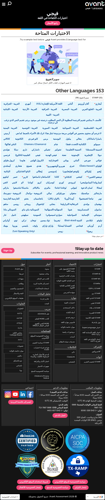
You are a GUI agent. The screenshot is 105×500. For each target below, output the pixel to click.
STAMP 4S (96, 274)
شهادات (21, 279)
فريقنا (21, 274)
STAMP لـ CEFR (94, 289)
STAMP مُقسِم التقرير (92, 362)
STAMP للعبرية (94, 313)
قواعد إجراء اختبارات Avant (41, 349)
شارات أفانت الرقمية (67, 276)
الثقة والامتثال (18, 293)
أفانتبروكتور (96, 352)
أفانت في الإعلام (43, 279)
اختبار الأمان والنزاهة (41, 361)
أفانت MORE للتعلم (42, 319)
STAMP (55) (97, 98)
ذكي (73, 352)
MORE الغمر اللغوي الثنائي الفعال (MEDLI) (41, 325)
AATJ (20, 340)
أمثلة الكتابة (70, 312)
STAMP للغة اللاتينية (93, 318)
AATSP (19, 318)
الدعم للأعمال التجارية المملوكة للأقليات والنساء (39, 356)
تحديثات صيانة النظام (67, 342)
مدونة (47, 269)
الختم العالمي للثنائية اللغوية (67, 287)
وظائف (21, 284)
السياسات (46, 331)
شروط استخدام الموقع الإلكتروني (33, 482)
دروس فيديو (70, 317)
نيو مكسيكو (18, 361)
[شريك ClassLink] (27, 440)
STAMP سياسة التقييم (41, 343)
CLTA (20, 328)
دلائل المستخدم (69, 308)
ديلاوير (19, 356)
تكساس (19, 365)
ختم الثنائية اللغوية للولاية (65, 281)
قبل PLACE (96, 323)
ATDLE (19, 323)
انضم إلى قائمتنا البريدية (21, 402)
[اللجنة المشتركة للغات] (52, 465)
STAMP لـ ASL (95, 308)
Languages (97, 8)
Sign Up (7, 250)
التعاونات (20, 309)
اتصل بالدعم (60, 415)
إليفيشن (72, 362)
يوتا (21, 370)
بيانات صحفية (44, 274)
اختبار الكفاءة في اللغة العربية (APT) (92, 340)
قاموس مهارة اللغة (68, 322)
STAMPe (96, 284)
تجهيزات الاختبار (43, 366)
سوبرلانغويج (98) (82, 98)
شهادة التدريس (69, 292)
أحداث (72, 337)
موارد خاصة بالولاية (68, 327)
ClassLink (71, 357)
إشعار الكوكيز (80, 487)
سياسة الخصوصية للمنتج (40, 371)
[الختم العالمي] (52, 440)
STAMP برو (96, 293)
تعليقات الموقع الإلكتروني (14, 298)
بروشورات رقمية (68, 332)
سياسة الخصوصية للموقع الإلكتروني (40, 337)
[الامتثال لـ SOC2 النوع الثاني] (77, 440)
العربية (96, 497)
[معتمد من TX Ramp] (77, 465)
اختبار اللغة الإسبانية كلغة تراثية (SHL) (91, 333)
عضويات (20, 346)
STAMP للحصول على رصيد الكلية (67, 270)
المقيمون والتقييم (17, 289)
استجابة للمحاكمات (42, 289)
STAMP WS (95, 279)
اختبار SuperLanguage (91, 328)
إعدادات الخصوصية (9, 497)
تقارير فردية (44, 299)
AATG (19, 313)
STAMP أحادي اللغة (93, 298)
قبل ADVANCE (43, 314)
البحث (47, 304)
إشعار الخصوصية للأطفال (30, 487)
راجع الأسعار (52, 23)
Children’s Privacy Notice (41, 377)
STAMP (97, 269)
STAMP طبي (95, 303)
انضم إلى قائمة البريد (41, 284)
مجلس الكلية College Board (16, 334)
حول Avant (19, 269)
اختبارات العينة (69, 303)
